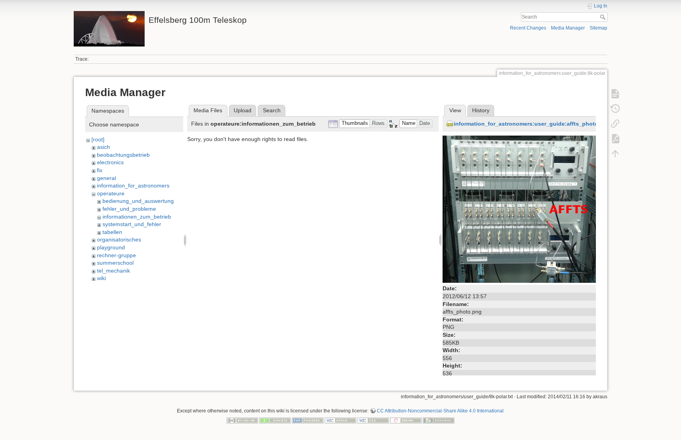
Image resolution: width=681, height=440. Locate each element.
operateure (111, 193)
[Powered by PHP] (308, 420)
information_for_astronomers (133, 185)
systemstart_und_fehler (131, 224)
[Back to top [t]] (615, 153)
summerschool (115, 263)
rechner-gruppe (116, 255)
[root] (97, 139)
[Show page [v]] (615, 93)
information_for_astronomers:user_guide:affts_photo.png (532, 124)
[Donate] (275, 420)
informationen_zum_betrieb (136, 217)
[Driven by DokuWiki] (438, 420)
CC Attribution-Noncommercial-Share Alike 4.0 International (440, 411)
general (106, 178)
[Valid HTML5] (340, 420)
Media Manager (568, 28)
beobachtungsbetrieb (123, 155)
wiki (101, 278)
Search (603, 17)
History (480, 110)
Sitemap (598, 28)
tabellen (112, 232)
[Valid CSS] (373, 420)
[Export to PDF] (615, 138)
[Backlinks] (615, 123)
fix (99, 170)
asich (103, 147)
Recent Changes (528, 28)
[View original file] (519, 209)
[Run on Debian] (406, 420)
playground (111, 247)
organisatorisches (119, 239)
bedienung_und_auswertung (138, 201)
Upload (242, 110)
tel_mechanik (113, 270)
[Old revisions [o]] (615, 108)
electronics (110, 162)
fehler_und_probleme (129, 209)
